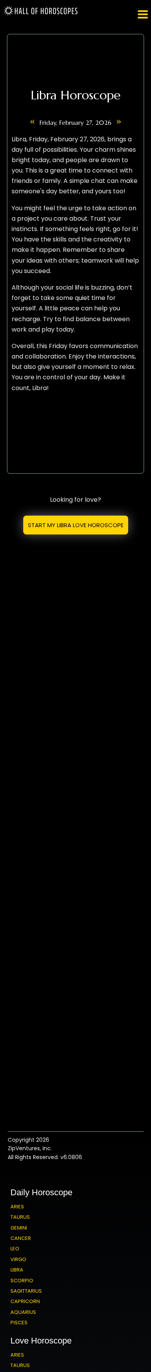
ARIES (17, 1206)
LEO (14, 1248)
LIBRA (16, 1269)
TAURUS (20, 1217)
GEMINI (18, 1227)
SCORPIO (21, 1280)
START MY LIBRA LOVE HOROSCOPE (76, 525)
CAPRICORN (25, 1301)
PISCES (18, 1322)
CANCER (20, 1238)
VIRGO (18, 1259)
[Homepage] (42, 14)
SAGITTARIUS (26, 1291)
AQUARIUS (23, 1312)
